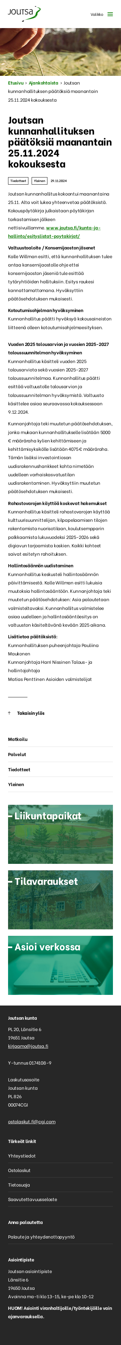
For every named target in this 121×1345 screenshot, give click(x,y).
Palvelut (17, 754)
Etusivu (16, 82)
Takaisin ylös (30, 712)
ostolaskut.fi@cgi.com (31, 1121)
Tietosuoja (19, 1184)
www (52, 227)
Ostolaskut (19, 1170)
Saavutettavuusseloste (32, 1199)
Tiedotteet (18, 180)
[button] (100, 14)
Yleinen (39, 180)
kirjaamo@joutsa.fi (28, 1045)
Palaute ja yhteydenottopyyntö (41, 1236)
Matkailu (17, 738)
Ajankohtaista (43, 82)
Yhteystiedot (22, 1155)
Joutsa (24, 14)
